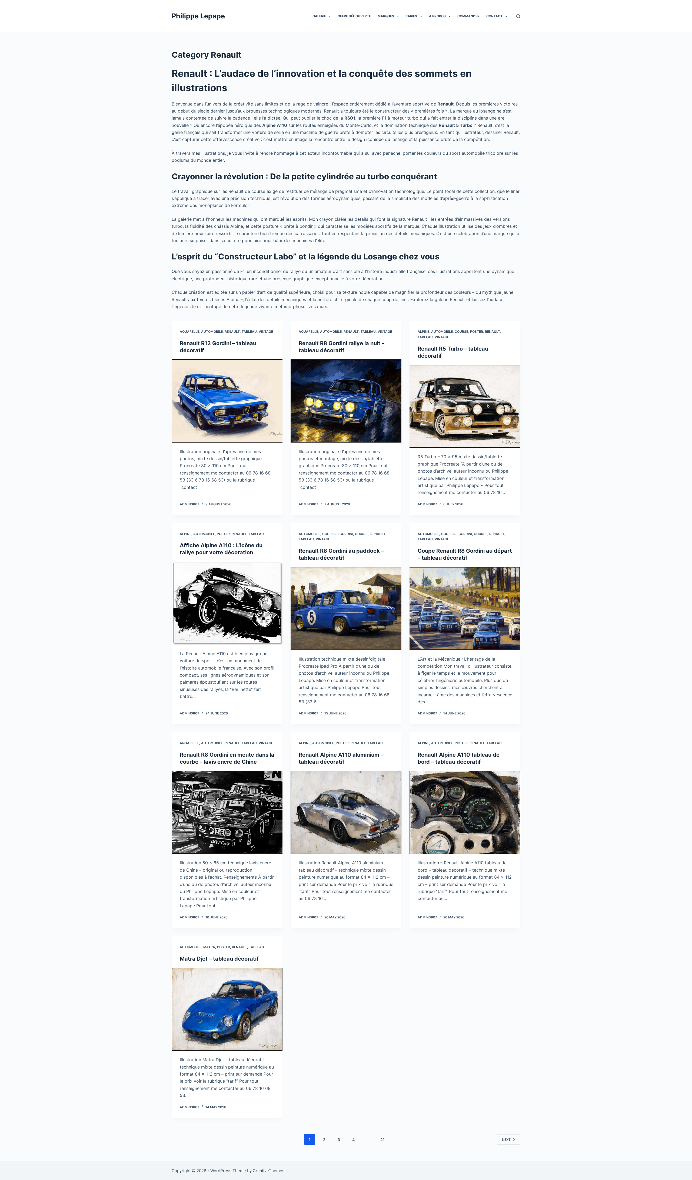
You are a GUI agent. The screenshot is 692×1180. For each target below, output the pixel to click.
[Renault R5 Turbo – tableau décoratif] (465, 406)
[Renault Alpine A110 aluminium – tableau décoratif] (346, 812)
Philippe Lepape (198, 16)
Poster (476, 331)
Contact (494, 16)
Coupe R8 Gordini (337, 534)
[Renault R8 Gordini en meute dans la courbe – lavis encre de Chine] (227, 812)
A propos (437, 16)
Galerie (319, 16)
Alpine (423, 331)
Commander (468, 16)
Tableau (249, 331)
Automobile (212, 331)
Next (506, 1140)
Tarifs (411, 16)
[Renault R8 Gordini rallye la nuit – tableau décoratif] (346, 401)
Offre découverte (354, 16)
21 (382, 1139)
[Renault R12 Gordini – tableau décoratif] (227, 401)
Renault (232, 331)
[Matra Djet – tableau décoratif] (227, 1009)
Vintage (266, 331)
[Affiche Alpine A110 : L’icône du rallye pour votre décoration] (227, 603)
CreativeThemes (268, 1170)
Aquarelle (189, 331)
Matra (209, 947)
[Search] (518, 16)
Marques (386, 16)
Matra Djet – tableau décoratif (219, 958)
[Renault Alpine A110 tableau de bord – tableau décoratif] (465, 812)
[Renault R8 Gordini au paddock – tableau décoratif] (346, 608)
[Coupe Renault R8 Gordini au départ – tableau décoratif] (465, 608)
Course (461, 331)
